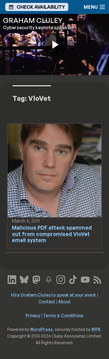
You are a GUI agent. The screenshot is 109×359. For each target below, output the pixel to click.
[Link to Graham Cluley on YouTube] (85, 279)
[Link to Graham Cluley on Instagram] (60, 279)
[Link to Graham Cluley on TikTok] (73, 279)
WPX (96, 329)
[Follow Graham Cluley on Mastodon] (36, 279)
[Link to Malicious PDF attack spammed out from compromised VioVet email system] (54, 170)
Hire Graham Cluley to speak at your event (53, 294)
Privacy (33, 315)
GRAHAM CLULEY (32, 20)
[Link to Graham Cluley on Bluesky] (24, 279)
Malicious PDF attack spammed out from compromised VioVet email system (52, 233)
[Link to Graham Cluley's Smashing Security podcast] (48, 279)
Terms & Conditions (63, 315)
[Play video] (54, 44)
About (64, 301)
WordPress (41, 329)
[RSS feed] (97, 279)
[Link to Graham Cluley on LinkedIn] (12, 279)
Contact (46, 301)
